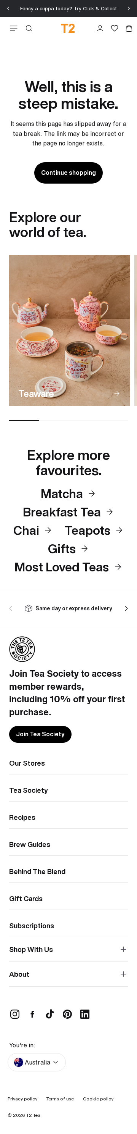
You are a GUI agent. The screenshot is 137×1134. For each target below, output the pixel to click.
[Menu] (12, 28)
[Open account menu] (100, 28)
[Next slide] (128, 8)
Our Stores (27, 763)
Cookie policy (98, 1098)
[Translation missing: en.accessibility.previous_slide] (12, 608)
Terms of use (60, 1098)
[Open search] (28, 28)
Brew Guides (29, 844)
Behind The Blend (37, 871)
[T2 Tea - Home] (68, 28)
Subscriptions (31, 926)
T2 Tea (33, 1115)
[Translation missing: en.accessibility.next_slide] (125, 608)
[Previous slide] (8, 8)
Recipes (22, 817)
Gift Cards (26, 898)
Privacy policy (22, 1098)
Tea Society (28, 790)
